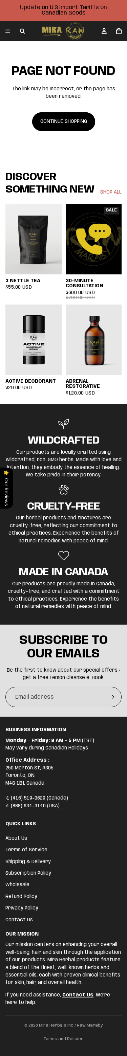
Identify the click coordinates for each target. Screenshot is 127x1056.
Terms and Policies (64, 1039)
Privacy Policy (21, 908)
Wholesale (17, 885)
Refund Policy (21, 896)
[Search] (22, 31)
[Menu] (8, 31)
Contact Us (19, 920)
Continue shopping (63, 121)
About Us (16, 838)
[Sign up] (111, 697)
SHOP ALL (111, 192)
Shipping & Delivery (28, 861)
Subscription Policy (28, 873)
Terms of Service (26, 850)
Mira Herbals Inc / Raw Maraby (71, 1025)
